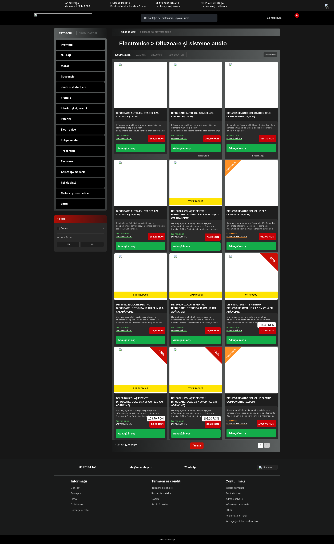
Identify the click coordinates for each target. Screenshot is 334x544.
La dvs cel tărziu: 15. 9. (236, 236)
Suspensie (67, 76)
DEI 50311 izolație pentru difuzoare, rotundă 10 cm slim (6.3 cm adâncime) (140, 308)
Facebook (303, 6)
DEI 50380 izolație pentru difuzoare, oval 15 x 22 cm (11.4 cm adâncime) (249, 308)
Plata (74, 499)
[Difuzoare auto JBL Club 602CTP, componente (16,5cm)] (251, 370)
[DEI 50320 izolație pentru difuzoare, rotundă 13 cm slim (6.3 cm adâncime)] (195, 183)
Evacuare (67, 161)
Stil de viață (68, 182)
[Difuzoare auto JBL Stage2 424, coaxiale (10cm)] (195, 85)
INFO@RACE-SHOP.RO (119, 17)
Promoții (67, 44)
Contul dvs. (274, 17)
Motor (65, 66)
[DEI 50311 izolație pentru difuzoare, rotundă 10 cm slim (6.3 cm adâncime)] (140, 276)
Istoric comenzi (235, 487)
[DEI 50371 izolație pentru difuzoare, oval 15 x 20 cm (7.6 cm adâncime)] (195, 370)
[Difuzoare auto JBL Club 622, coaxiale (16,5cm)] (251, 183)
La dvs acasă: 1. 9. (124, 138)
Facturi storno (234, 493)
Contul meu (235, 481)
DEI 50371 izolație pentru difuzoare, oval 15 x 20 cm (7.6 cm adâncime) (194, 402)
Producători (88, 33)
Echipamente (69, 140)
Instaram (310, 6)
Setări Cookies (160, 504)
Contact (75, 487)
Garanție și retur (80, 510)
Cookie (156, 499)
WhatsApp (129, 17)
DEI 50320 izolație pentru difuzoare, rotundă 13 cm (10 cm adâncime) (193, 308)
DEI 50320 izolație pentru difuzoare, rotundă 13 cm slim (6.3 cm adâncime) (195, 215)
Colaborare (77, 504)
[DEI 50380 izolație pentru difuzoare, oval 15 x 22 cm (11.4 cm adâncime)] (251, 276)
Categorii (65, 33)
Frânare (66, 97)
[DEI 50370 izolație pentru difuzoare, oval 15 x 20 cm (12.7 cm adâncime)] (140, 370)
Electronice (68, 129)
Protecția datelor (161, 493)
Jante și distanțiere (73, 87)
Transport (76, 493)
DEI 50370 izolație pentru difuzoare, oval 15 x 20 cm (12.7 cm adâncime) (139, 402)
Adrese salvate (234, 499)
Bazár (65, 203)
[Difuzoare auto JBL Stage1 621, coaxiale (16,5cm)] (140, 183)
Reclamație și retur (236, 515)
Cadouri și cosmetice (75, 193)
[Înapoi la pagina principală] (115, 32)
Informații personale (237, 504)
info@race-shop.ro (140, 467)
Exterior (66, 119)
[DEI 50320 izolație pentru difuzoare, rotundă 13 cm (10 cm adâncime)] (195, 276)
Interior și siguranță (74, 108)
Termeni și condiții (162, 487)
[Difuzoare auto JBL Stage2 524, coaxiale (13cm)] (140, 85)
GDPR (229, 510)
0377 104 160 (109, 17)
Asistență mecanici (73, 172)
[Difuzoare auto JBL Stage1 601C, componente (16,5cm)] (251, 85)
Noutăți (66, 55)
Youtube (317, 6)
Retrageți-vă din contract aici (242, 521)
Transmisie (68, 150)
